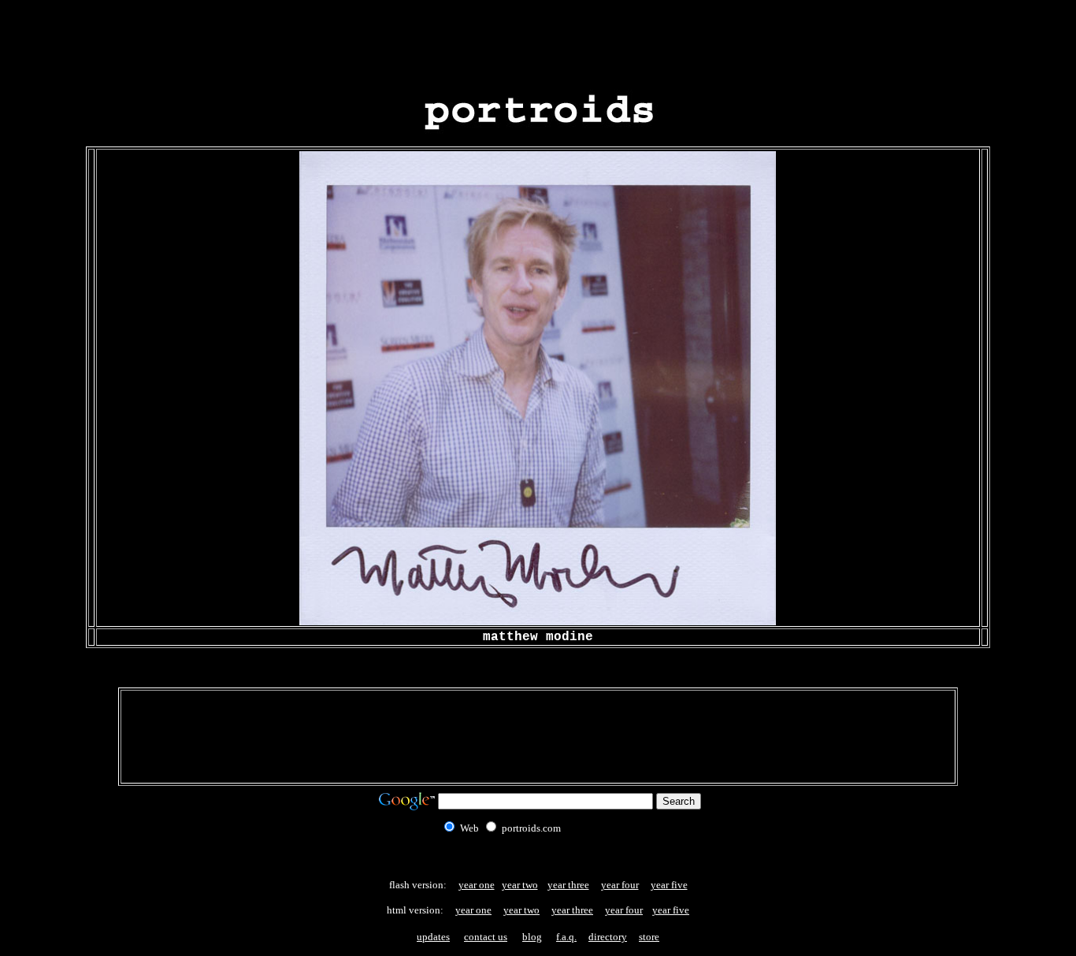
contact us (485, 937)
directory (607, 937)
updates (433, 937)
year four (620, 885)
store (649, 937)
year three (568, 885)
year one (476, 885)
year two (520, 885)
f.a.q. (566, 937)
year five (669, 885)
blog (532, 937)
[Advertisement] (538, 41)
